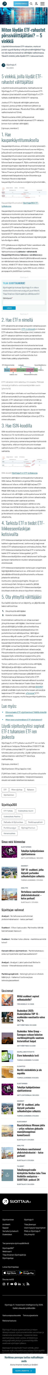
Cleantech (21, 1066)
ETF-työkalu (8, 811)
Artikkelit (6, 1224)
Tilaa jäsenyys (30, 1224)
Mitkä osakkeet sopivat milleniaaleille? (28, 998)
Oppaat (5, 1228)
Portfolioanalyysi (10, 828)
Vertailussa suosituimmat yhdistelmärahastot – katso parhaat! (30, 1152)
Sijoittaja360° (8, 1248)
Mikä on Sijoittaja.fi (32, 1231)
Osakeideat (7, 1234)
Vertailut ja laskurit (10, 1231)
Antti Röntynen (23, 1025)
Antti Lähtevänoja (24, 1095)
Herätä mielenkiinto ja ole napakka (29, 1071)
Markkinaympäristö (35, 822)
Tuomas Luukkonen (24, 1060)
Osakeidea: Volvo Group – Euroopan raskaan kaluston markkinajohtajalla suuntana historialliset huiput (30, 1036)
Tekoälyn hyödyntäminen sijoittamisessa (28, 1089)
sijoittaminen (9, 795)
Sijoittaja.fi (11, 65)
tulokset (20, 1166)
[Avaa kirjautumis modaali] (36, 3)
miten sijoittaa (16, 790)
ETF (5, 790)
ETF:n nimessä (28, 329)
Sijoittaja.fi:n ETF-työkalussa (24, 473)
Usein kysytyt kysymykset (35, 1228)
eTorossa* (30, 693)
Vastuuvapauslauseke (11, 1315)
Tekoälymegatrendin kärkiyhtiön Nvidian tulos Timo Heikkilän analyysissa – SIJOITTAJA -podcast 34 (31, 1174)
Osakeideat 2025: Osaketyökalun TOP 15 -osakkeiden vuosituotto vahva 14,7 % (31, 1015)
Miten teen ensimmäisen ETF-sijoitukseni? (24, 719)
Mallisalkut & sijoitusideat (13, 822)
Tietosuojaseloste (30, 1315)
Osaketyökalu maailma (12, 816)
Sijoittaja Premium (28, 828)
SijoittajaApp (7, 1258)
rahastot (30, 790)
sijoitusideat (22, 1121)
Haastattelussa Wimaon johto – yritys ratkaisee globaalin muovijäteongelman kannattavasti (31, 1130)
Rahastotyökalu (9, 833)
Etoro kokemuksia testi (28, 1055)
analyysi (24, 888)
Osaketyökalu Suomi (25, 811)
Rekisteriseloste (9, 1321)
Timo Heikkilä (22, 1004)
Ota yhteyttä (29, 1234)
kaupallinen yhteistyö (25, 1052)
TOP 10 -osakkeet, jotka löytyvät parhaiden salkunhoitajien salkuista (29, 1108)
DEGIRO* (39, 687)
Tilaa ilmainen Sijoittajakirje (14, 1255)
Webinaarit (7, 1251)
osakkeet (24, 866)
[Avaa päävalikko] (42, 3)
